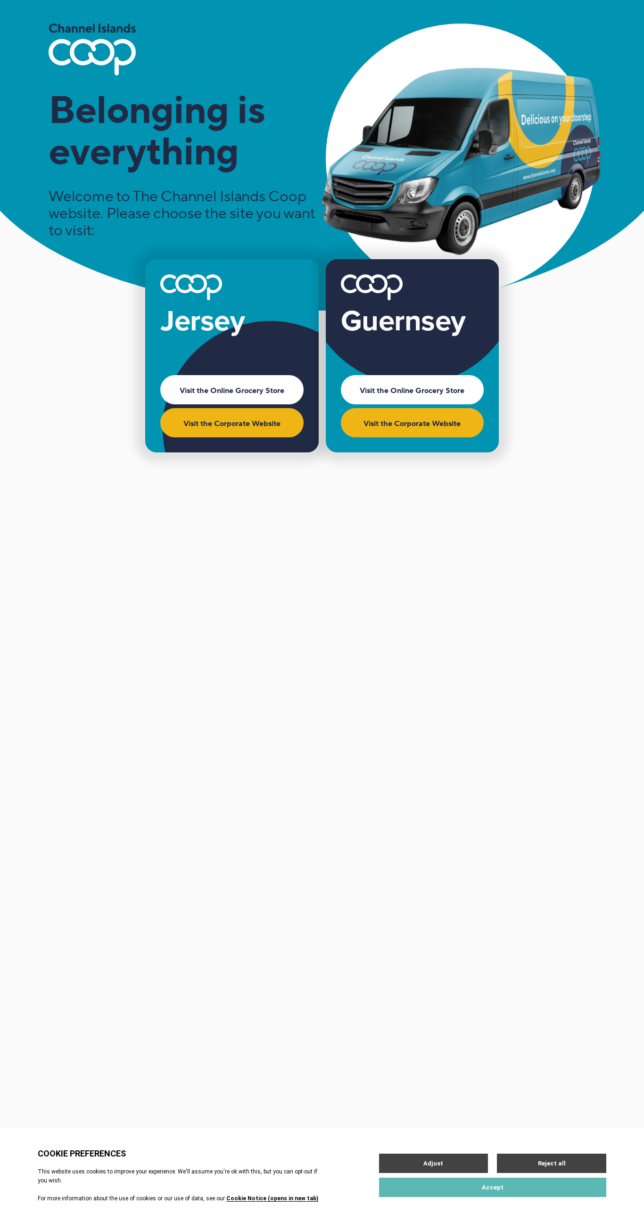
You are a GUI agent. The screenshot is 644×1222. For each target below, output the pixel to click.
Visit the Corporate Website (232, 423)
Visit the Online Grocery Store (232, 390)
